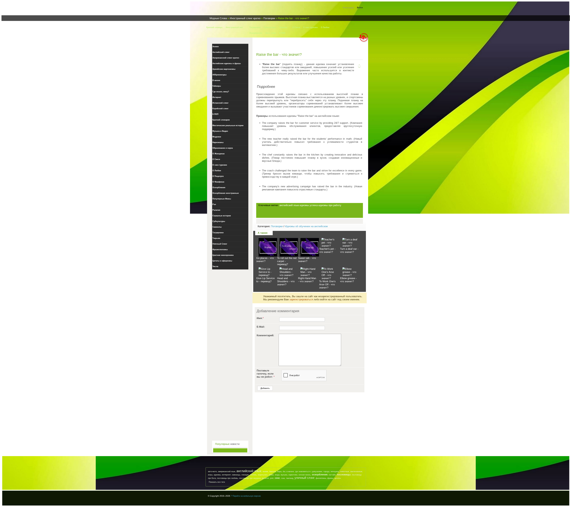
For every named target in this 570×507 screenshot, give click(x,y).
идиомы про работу (329, 205)
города (326, 471)
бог (284, 471)
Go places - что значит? (265, 260)
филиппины (321, 478)
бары (279, 471)
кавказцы (236, 475)
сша (283, 478)
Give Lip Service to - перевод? (265, 280)
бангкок (272, 471)
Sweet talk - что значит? (307, 260)
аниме (265, 471)
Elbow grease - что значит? (348, 280)
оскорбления (319, 474)
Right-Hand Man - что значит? (307, 280)
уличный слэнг (304, 477)
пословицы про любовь (227, 478)
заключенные (356, 471)
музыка (284, 475)
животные (344, 471)
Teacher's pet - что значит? (327, 250)
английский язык (289, 205)
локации (245, 475)
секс (277, 478)
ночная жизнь (305, 475)
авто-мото (212, 471)
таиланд (289, 478)
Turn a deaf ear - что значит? (349, 250)
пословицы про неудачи (250, 478)
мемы (271, 475)
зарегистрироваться (301, 299)
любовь (253, 475)
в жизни (290, 471)
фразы (330, 478)
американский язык (226, 471)
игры (210, 474)
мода (277, 475)
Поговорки (277, 226)
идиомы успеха (309, 205)
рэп (272, 478)
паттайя (332, 475)
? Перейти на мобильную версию (246, 496)
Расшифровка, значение (225, 9)
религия (265, 478)
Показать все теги (217, 482)
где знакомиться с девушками (308, 471)
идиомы (217, 475)
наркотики (292, 475)
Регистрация (348, 8)
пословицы (344, 474)
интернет (226, 474)
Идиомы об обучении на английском (306, 226)
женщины (335, 471)
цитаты (337, 478)
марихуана (262, 475)
